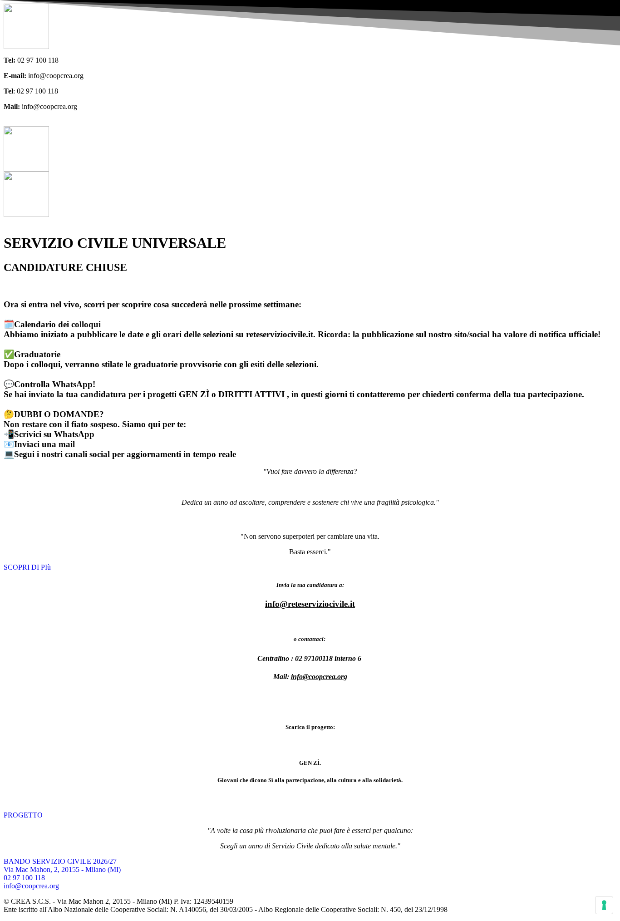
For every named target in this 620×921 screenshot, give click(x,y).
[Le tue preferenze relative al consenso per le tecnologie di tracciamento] (604, 905)
